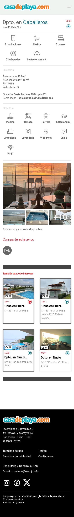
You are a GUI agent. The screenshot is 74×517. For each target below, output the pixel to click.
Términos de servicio (13, 499)
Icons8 (21, 502)
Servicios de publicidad (17, 456)
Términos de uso (13, 451)
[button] (68, 26)
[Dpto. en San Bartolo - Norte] (18, 340)
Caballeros (35, 22)
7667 (43, 353)
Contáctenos (46, 456)
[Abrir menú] (65, 7)
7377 (43, 302)
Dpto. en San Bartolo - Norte (24, 357)
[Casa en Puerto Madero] (18, 289)
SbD (35, 466)
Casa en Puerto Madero (21, 306)
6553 (6, 353)
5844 (6, 302)
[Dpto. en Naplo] (55, 339)
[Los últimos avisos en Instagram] (6, 483)
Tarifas (42, 451)
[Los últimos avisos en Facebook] (17, 483)
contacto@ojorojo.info (26, 471)
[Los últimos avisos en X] (26, 483)
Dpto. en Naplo (51, 357)
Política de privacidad (52, 496)
